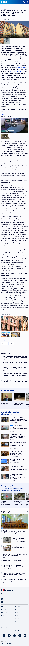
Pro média (17, 607)
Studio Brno (18, 613)
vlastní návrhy (20, 67)
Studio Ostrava (19, 616)
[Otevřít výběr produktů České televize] (27, 2)
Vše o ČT (3, 630)
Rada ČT (17, 618)
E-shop (3, 624)
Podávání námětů (19, 624)
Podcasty (3, 618)
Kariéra (17, 621)
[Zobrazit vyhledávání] (24, 2)
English (2, 643)
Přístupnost (18, 643)
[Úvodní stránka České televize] (7, 590)
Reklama (17, 610)
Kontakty (17, 630)
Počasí (3, 621)
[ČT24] (4, 2)
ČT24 (2, 18)
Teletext (3, 616)
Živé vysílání (4, 610)
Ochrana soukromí (10, 643)
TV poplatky (4, 613)
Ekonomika (4, 343)
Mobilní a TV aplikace (6, 627)
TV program (4, 607)
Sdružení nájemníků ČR (16, 71)
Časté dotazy (18, 627)
